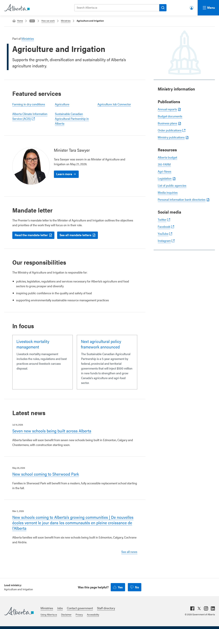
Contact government (80, 608)
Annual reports (167, 109)
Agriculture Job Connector (114, 104)
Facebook (164, 226)
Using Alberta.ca (49, 614)
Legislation (165, 178)
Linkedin (213, 608)
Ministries (65, 20)
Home (20, 20)
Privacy (79, 614)
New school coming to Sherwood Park (45, 474)
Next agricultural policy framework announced (101, 344)
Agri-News (164, 171)
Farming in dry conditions (28, 104)
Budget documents (170, 116)
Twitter (162, 219)
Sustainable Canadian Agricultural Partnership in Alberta (72, 118)
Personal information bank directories (181, 199)
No (137, 587)
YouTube (163, 233)
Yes (120, 587)
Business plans (167, 123)
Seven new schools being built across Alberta (51, 431)
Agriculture (62, 104)
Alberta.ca (19, 611)
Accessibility (93, 614)
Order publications (170, 130)
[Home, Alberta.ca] (16, 7)
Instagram (164, 240)
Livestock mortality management (32, 344)
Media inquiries (168, 192)
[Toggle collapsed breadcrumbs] (32, 21)
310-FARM (164, 164)
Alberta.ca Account (192, 7)
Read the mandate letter (31, 235)
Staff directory (106, 608)
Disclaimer (66, 614)
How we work (48, 20)
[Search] (162, 7)
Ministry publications (171, 137)
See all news (129, 551)
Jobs (60, 608)
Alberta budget (167, 157)
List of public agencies (172, 185)
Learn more (64, 174)
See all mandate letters (75, 235)
